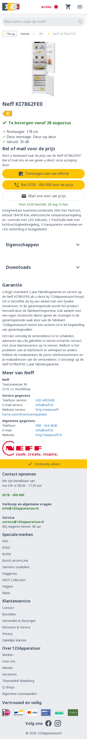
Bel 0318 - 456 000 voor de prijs (47, 184)
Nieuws (7, 668)
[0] (68, 7)
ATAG (6, 547)
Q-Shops (8, 687)
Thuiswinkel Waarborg (18, 681)
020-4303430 (45, 400)
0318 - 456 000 (13, 495)
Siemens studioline (15, 567)
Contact (8, 608)
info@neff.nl (44, 405)
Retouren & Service (16, 627)
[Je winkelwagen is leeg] (68, 7)
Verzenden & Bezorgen (19, 621)
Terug (11, 34)
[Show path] (41, 34)
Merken (7, 655)
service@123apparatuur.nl (23, 522)
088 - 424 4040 (46, 425)
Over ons (8, 661)
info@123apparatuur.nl (20, 508)
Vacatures (9, 674)
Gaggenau (9, 573)
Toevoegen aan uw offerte (47, 173)
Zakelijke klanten (14, 640)
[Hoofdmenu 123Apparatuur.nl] (80, 7)
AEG (5, 541)
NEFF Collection (13, 580)
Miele (6, 593)
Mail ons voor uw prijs (47, 195)
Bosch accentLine (15, 560)
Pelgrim (7, 586)
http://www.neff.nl (49, 435)
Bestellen (9, 614)
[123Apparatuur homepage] (10, 7)
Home (25, 34)
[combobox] (43, 21)
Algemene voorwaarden (19, 694)
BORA (6, 554)
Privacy (7, 634)
